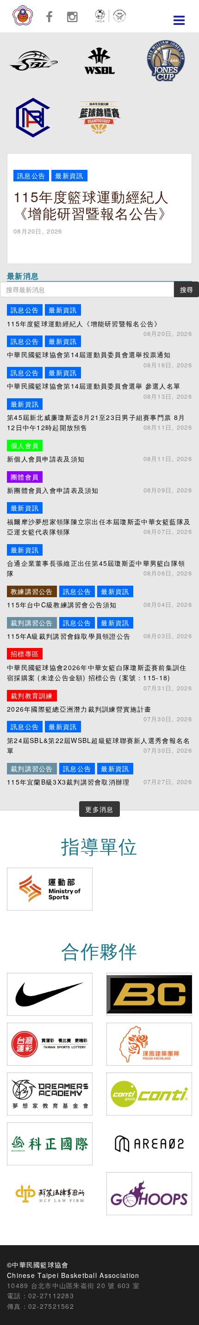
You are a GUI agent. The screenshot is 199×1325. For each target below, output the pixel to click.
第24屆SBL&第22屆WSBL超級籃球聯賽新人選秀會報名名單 (99, 738)
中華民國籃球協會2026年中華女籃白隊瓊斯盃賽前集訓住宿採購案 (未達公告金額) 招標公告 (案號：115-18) (99, 665)
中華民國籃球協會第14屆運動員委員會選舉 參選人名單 (99, 379)
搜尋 (186, 289)
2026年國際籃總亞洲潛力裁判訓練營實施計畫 (99, 702)
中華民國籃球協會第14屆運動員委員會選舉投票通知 (99, 347)
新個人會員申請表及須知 (99, 452)
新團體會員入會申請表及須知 (99, 483)
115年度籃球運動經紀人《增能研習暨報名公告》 (99, 316)
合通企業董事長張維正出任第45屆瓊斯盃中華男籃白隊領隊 (99, 561)
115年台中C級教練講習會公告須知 (99, 598)
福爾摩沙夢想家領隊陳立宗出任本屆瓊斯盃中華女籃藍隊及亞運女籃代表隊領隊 (99, 519)
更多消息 (99, 809)
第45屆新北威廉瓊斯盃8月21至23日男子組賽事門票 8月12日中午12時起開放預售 (99, 415)
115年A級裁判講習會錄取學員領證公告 (99, 629)
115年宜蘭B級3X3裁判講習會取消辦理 (99, 775)
